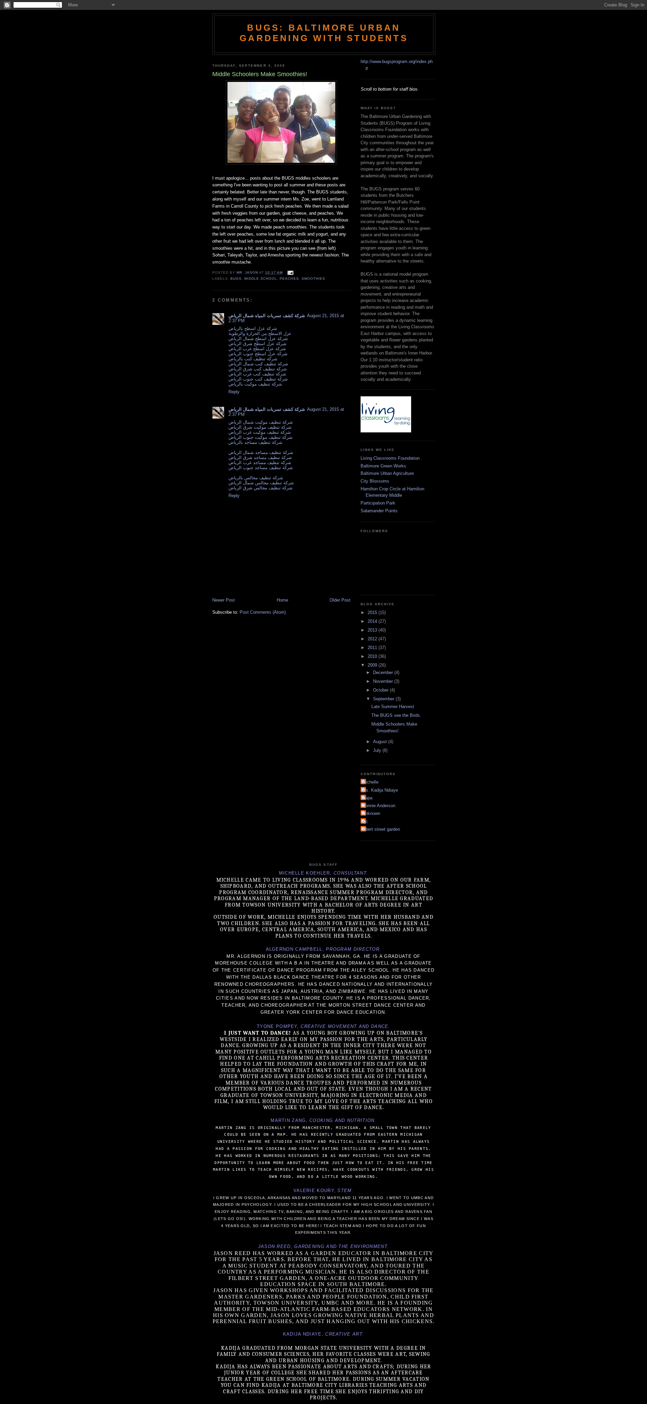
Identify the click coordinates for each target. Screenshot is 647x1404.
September (384, 698)
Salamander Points (379, 510)
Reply (234, 391)
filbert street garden (381, 829)
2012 (373, 638)
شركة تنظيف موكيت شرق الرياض (259, 427)
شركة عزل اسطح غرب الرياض (257, 348)
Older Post (340, 600)
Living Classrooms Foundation (390, 458)
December (383, 672)
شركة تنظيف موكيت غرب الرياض (259, 432)
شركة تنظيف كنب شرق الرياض (257, 368)
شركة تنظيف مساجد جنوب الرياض (260, 467)
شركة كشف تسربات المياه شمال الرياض (266, 315)
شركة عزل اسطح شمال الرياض (258, 338)
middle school (260, 278)
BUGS (236, 278)
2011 (373, 647)
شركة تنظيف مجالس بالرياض (255, 477)
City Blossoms (375, 481)
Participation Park (378, 503)
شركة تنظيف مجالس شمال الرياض (261, 482)
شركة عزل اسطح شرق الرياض (257, 343)
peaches (289, 278)
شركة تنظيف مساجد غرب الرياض (259, 462)
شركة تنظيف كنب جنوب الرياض (258, 378)
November (383, 681)
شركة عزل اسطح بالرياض (252, 328)
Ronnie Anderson (378, 805)
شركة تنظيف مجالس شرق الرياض (260, 487)
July (377, 750)
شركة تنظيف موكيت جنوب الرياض (260, 437)
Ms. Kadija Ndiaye (380, 790)
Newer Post (223, 600)
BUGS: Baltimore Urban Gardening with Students (324, 33)
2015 (373, 612)
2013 (373, 630)
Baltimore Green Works (383, 465)
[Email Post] (290, 272)
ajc (365, 821)
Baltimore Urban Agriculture (387, 473)
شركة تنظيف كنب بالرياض (252, 358)
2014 (373, 621)
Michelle (370, 782)
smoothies (313, 278)
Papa (367, 797)
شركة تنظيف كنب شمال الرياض (258, 363)
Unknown (371, 813)
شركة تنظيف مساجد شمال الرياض (260, 452)
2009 (373, 665)
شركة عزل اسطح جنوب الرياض (257, 353)
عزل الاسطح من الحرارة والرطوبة (259, 333)
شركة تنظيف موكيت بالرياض (255, 384)
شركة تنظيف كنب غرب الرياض (257, 373)
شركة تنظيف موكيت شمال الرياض (260, 422)
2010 (373, 656)
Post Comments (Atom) (263, 612)
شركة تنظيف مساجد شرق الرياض (260, 457)
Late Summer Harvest (392, 706)
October (381, 690)
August (380, 741)
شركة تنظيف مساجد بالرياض (255, 442)
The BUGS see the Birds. (396, 715)
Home (282, 600)
